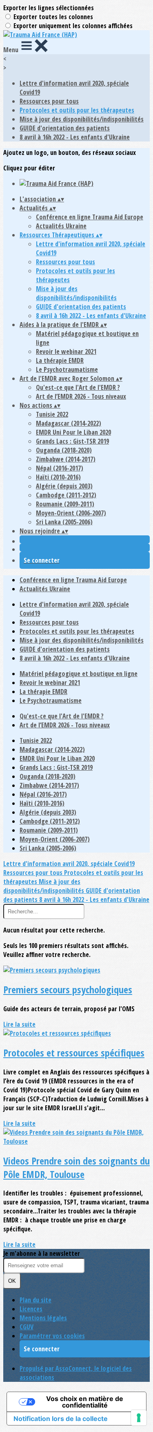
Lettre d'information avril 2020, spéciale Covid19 (69, 863)
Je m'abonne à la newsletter (41, 1253)
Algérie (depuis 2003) (64, 486)
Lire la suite (19, 1024)
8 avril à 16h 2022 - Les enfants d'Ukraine (75, 137)
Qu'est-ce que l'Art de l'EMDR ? (78, 387)
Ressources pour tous (49, 101)
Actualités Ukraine (61, 225)
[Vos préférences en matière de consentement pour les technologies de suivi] (138, 1417)
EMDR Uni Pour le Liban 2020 (73, 432)
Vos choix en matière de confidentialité (84, 1401)
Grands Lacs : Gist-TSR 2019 (72, 441)
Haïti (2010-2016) (58, 477)
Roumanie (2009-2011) (65, 503)
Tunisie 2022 (52, 414)
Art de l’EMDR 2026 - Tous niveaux (81, 396)
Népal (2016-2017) (59, 468)
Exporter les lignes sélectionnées (48, 7)
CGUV (26, 1326)
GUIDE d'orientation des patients (65, 128)
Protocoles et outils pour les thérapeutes (77, 110)
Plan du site (35, 1299)
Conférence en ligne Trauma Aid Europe (89, 216)
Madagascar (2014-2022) (68, 423)
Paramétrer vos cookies (52, 1335)
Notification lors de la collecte (60, 1418)
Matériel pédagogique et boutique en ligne (78, 673)
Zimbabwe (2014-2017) (65, 459)
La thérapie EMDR (60, 360)
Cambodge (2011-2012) (66, 495)
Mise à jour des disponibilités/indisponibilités (82, 119)
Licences (31, 1308)
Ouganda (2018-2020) (64, 450)
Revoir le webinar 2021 (66, 351)
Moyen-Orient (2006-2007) (71, 512)
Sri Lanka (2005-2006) (64, 521)
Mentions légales (43, 1317)
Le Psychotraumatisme (67, 369)
